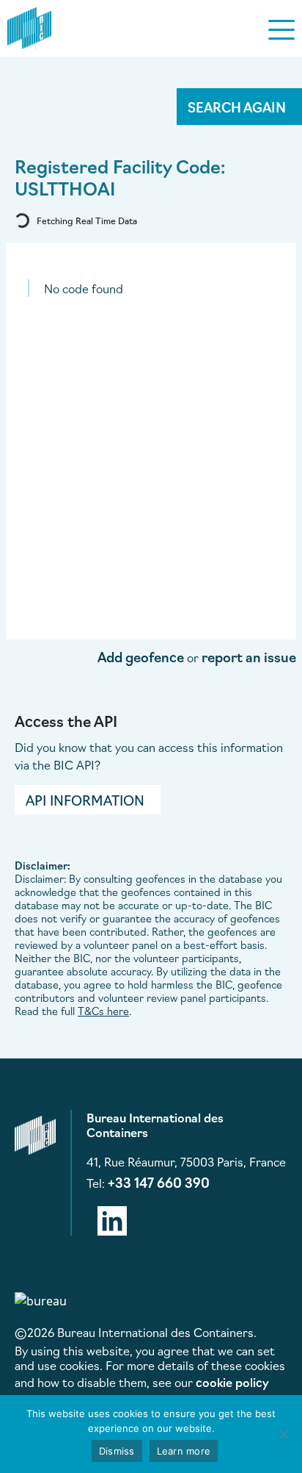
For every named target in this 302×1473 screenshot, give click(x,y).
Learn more (184, 1451)
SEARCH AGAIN (237, 106)
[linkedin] (112, 1218)
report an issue (249, 656)
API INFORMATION (85, 799)
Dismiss (117, 1451)
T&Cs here (103, 1010)
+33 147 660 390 (159, 1181)
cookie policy (232, 1382)
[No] (283, 1434)
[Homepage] (29, 25)
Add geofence (140, 656)
